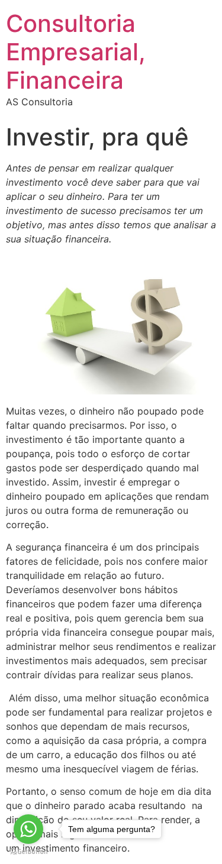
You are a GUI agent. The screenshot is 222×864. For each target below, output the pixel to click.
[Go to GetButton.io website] (28, 852)
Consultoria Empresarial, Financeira (76, 52)
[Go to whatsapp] (28, 829)
